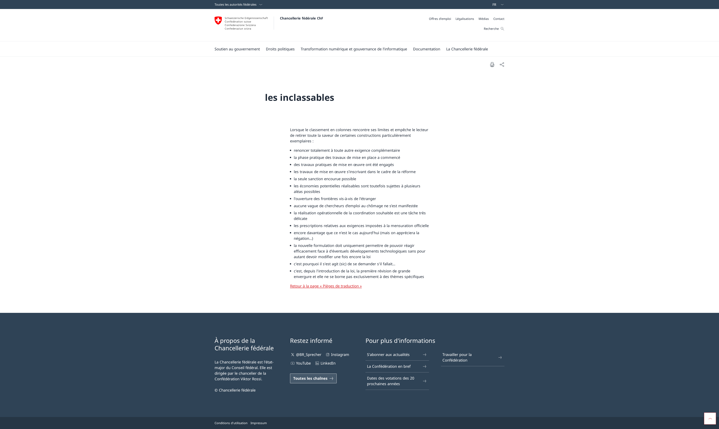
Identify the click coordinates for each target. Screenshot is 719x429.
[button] (237, 48)
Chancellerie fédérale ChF (301, 18)
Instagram (340, 354)
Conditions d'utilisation (231, 423)
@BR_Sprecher (308, 354)
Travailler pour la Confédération (457, 357)
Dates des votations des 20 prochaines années (390, 381)
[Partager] (502, 64)
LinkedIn (328, 363)
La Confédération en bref (389, 366)
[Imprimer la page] (492, 64)
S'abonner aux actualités (388, 354)
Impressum (259, 423)
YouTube (303, 363)
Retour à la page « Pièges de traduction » (326, 285)
